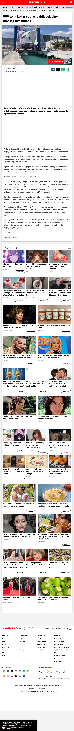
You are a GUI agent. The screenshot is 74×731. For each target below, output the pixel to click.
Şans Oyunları (41, 647)
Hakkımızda (47, 628)
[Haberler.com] (12, 628)
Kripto (4, 650)
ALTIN (20, 7)
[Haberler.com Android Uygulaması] (51, 672)
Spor (3, 641)
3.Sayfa (4, 653)
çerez (3, 724)
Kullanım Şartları (59, 639)
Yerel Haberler (24, 653)
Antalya (15, 237)
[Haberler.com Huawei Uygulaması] (60, 672)
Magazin (4, 644)
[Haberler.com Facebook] (7, 671)
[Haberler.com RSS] (3, 675)
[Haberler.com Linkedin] (20, 671)
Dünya (4, 655)
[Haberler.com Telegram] (20, 675)
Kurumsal (57, 635)
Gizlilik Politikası (59, 641)
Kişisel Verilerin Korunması (62, 647)
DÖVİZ (12, 7)
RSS (55, 658)
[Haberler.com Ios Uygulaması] (42, 672)
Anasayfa (5, 10)
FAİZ (57, 7)
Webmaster (57, 653)
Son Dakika (5, 647)
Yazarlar (22, 650)
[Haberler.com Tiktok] (16, 675)
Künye (64, 628)
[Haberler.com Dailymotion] (24, 675)
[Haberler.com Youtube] (11, 675)
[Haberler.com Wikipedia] (7, 675)
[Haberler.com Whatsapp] (24, 671)
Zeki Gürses (8, 237)
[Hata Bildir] (33, 691)
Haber (30, 688)
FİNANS (4, 7)
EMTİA (49, 7)
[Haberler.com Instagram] (16, 671)
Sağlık (21, 639)
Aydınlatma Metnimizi (17, 727)
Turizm (22, 647)
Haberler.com (41, 635)
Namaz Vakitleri (41, 641)
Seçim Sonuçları (42, 644)
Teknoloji (22, 641)
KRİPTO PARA (39, 7)
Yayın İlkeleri (70, 628)
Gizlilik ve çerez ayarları (23, 691)
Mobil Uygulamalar (59, 655)
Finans (22, 644)
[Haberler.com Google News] (3, 671)
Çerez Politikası (59, 644)
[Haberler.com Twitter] (11, 671)
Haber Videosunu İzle (56, 61)
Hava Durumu (41, 639)
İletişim (59, 628)
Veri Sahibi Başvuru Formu (62, 650)
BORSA (28, 7)
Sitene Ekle (57, 661)
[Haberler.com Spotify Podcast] (28, 671)
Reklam (53, 628)
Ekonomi (13, 10)
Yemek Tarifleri (41, 653)
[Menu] (3, 2)
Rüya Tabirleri (41, 650)
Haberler (5, 635)
